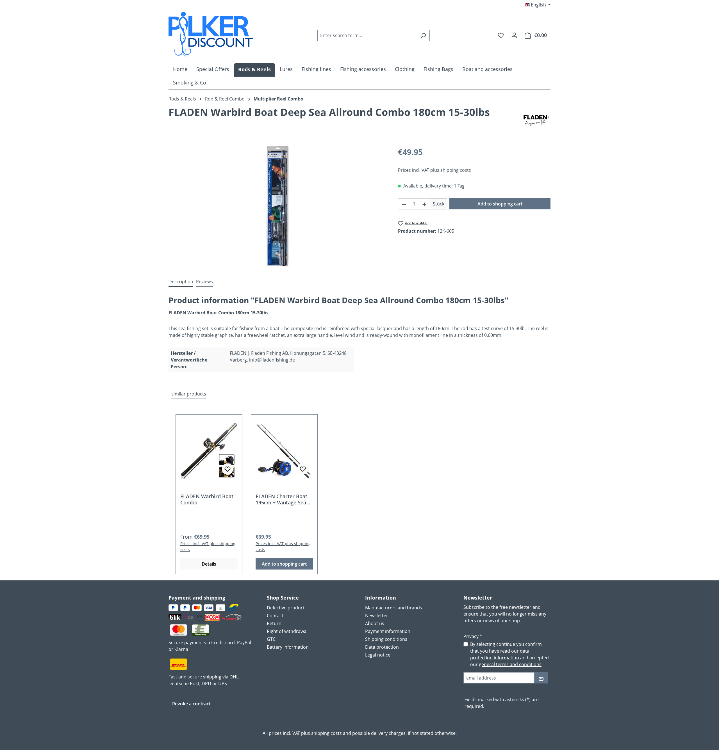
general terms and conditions (510, 664)
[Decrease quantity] (404, 203)
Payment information (387, 631)
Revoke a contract (191, 704)
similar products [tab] (188, 394)
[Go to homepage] (211, 34)
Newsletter (376, 615)
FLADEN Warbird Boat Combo (206, 499)
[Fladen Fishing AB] (536, 121)
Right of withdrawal (287, 631)
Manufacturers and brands (393, 608)
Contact (275, 615)
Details (209, 564)
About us (374, 623)
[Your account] (514, 35)
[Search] (423, 35)
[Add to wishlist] (227, 469)
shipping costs (326, 733)
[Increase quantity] (425, 203)
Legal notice (377, 655)
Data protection (382, 647)
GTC (271, 639)
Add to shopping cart (499, 204)
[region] (277, 206)
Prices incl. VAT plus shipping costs (434, 170)
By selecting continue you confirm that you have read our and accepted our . (509, 654)
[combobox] (367, 35)
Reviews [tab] (204, 281)
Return (274, 623)
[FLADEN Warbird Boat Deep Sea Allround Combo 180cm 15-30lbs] (277, 206)
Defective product (286, 608)
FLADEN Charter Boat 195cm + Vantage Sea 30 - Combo (281, 499)
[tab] (181, 282)
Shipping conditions (386, 639)
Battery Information (288, 647)
